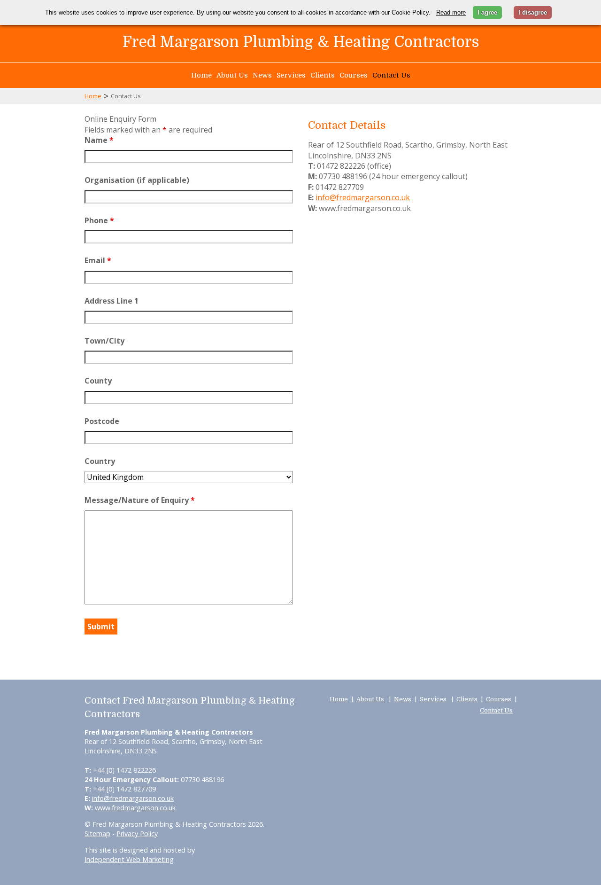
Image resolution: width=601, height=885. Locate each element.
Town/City (104, 341)
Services (291, 75)
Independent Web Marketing (129, 859)
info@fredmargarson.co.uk (363, 197)
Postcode (102, 421)
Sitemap (97, 833)
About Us (232, 75)
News (262, 75)
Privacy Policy (137, 833)
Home (201, 75)
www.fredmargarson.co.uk (135, 807)
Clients (322, 75)
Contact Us (391, 75)
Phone (99, 220)
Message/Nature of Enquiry (140, 500)
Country (100, 461)
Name (99, 140)
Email (98, 260)
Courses (353, 75)
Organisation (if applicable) (137, 180)
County (98, 381)
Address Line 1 (112, 301)
